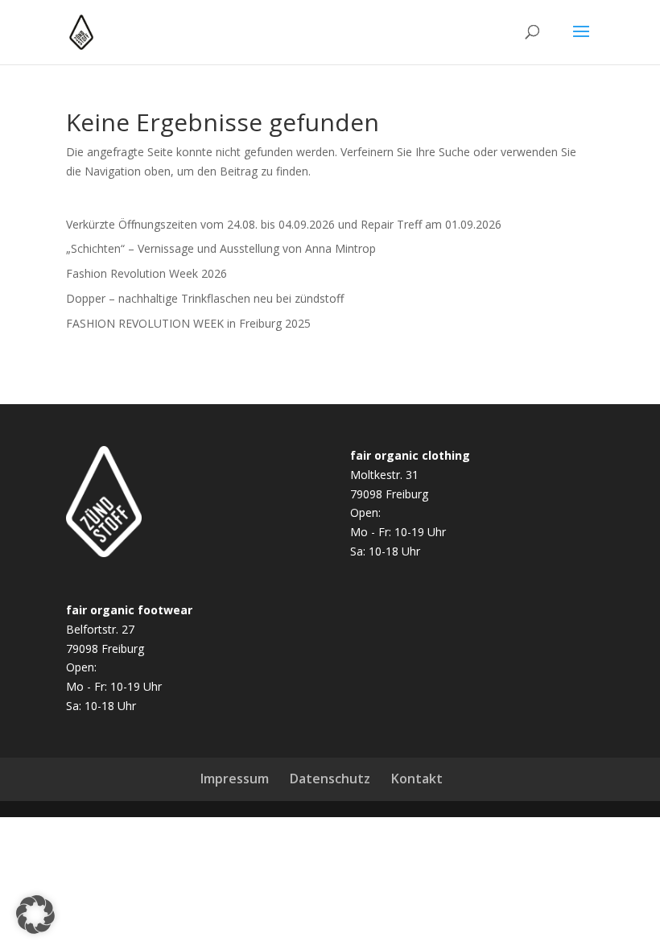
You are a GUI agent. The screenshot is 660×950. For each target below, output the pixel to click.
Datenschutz (330, 778)
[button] (35, 914)
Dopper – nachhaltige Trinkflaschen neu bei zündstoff (205, 298)
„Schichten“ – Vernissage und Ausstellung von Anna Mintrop (221, 248)
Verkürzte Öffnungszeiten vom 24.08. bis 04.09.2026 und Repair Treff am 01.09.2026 (283, 224)
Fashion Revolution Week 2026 (146, 273)
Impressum (234, 778)
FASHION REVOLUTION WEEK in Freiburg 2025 (188, 323)
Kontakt (417, 778)
